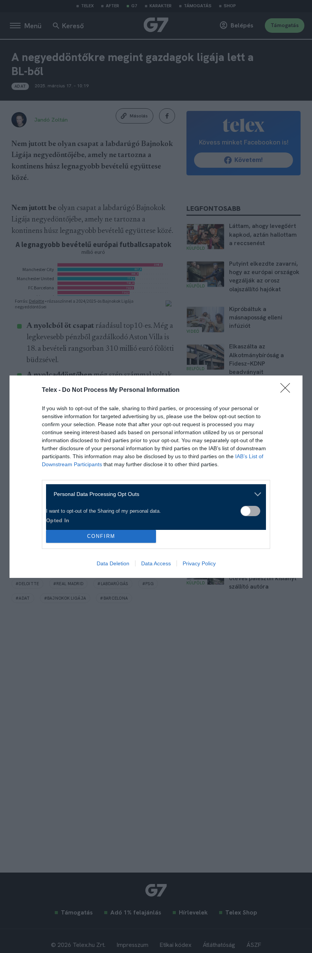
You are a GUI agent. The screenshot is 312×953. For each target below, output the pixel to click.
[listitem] (153, 494)
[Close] (287, 390)
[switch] (250, 511)
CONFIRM (101, 536)
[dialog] (156, 476)
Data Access (156, 563)
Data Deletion (113, 563)
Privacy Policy (199, 563)
